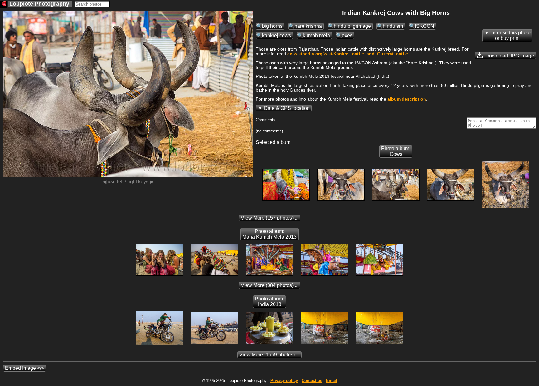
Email (331, 380)
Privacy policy (284, 380)
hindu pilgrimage (352, 26)
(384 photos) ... (270, 285)
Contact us (312, 380)
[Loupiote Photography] (3, 4)
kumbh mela (316, 35)
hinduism (393, 26)
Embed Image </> (24, 368)
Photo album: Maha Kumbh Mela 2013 (269, 234)
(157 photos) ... (270, 217)
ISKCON (424, 26)
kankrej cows (276, 35)
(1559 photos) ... (269, 354)
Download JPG (509, 55)
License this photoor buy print (510, 35)
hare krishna (308, 26)
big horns (272, 26)
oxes (347, 35)
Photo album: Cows (395, 151)
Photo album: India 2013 (269, 301)
